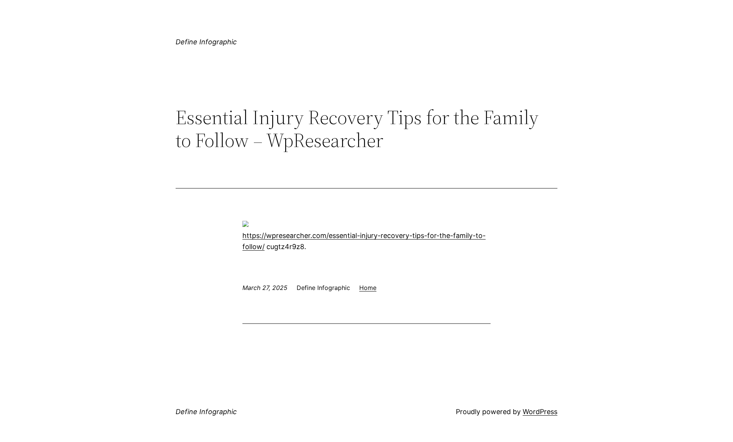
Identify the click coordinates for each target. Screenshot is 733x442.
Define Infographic (206, 42)
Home (367, 287)
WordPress (540, 412)
